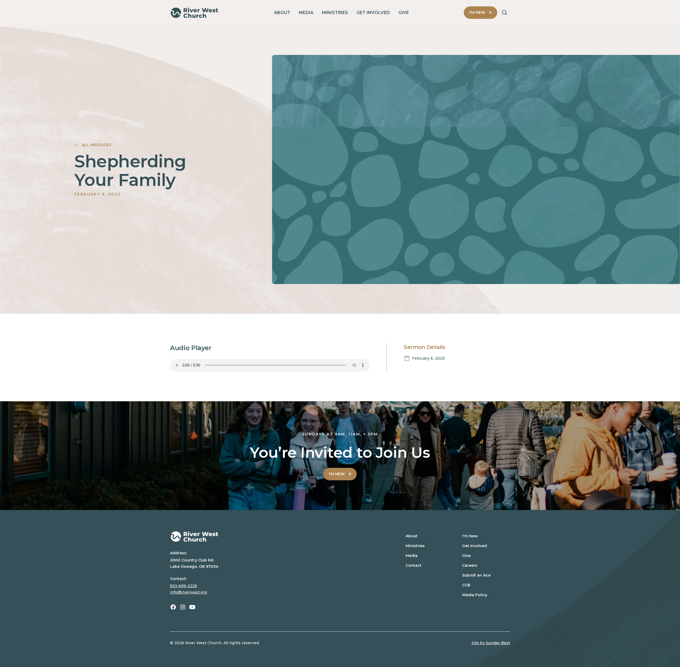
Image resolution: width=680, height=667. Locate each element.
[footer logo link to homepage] (274, 536)
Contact (414, 565)
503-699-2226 (183, 585)
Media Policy (474, 594)
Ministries (415, 545)
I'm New (470, 536)
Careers (469, 565)
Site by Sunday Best (490, 642)
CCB (466, 585)
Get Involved (474, 545)
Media (412, 555)
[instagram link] (183, 607)
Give (466, 555)
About (412, 536)
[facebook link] (173, 607)
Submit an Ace (476, 575)
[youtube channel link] (192, 607)
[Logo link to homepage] (194, 12)
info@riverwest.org (188, 592)
